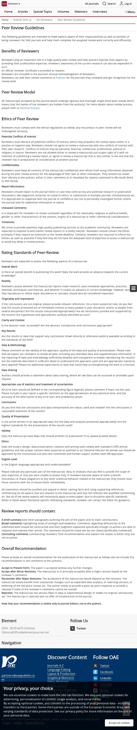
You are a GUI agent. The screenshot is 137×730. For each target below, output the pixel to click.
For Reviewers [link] (44, 19)
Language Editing (58, 670)
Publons (61, 77)
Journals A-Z (55, 665)
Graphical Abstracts (60, 678)
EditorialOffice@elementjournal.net (25, 632)
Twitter (81, 628)
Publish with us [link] (22, 19)
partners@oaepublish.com (18, 677)
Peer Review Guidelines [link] (71, 19)
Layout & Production (61, 674)
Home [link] (5, 19)
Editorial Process (30, 108)
